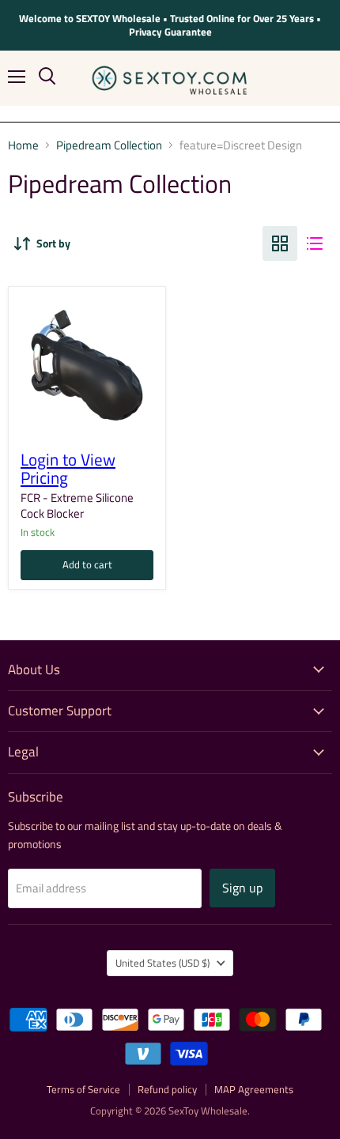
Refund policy (167, 1089)
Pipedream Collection (109, 145)
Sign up (242, 887)
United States (162, 963)
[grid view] (280, 243)
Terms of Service (83, 1089)
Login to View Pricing (68, 468)
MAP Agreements (253, 1089)
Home (23, 145)
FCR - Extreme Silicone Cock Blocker (77, 505)
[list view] (314, 243)
